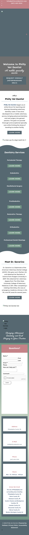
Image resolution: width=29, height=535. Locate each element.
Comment (6, 374)
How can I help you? (10, 367)
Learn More (14, 132)
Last (19, 361)
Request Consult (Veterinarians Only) (14, 80)
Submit (7, 382)
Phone (5, 365)
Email (5, 363)
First (19, 358)
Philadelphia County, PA (14, 429)
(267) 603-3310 (14, 459)
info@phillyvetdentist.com (14, 444)
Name (5, 356)
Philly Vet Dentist (10, 105)
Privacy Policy (13, 525)
